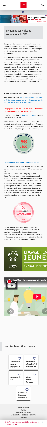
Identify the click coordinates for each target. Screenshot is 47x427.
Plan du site (23, 417)
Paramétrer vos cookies (23, 412)
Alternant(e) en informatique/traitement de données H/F (33, 364)
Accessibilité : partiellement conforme (23, 415)
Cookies (23, 410)
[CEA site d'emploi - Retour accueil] (23, 5)
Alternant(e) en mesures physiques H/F (15, 364)
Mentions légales (23, 408)
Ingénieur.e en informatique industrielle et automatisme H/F (22, 397)
